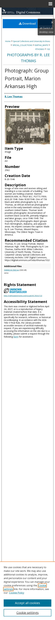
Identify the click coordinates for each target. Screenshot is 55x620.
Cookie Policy (16, 592)
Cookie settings (27, 613)
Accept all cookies (27, 603)
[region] (27, 591)
